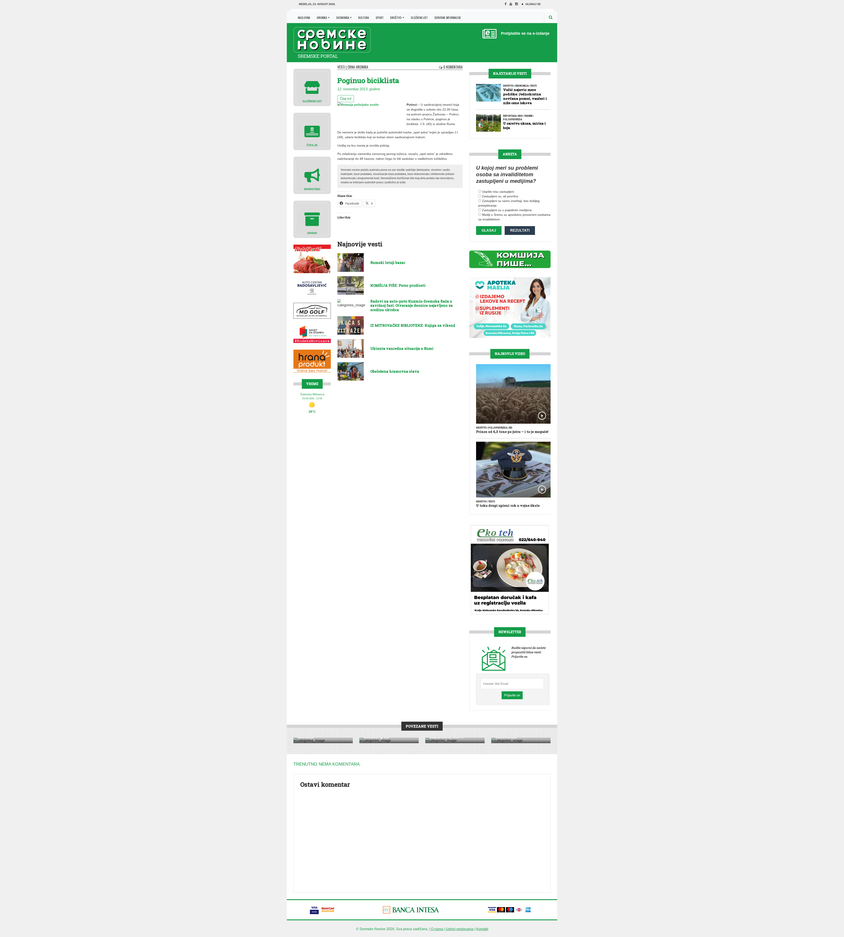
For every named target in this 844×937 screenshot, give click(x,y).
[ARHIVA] (312, 219)
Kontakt (482, 929)
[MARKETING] (312, 175)
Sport (380, 17)
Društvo (396, 17)
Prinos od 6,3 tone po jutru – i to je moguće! (512, 431)
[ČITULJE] (312, 131)
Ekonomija (342, 17)
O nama (437, 929)
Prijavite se (512, 695)
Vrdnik (528, 115)
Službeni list (419, 17)
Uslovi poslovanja (460, 929)
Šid (510, 427)
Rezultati (519, 230)
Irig (520, 115)
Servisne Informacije (447, 17)
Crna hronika (357, 67)
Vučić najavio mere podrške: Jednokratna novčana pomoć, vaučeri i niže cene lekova (525, 96)
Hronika (322, 17)
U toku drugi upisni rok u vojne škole (508, 505)
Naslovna (304, 17)
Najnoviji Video (510, 354)
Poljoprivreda (512, 119)
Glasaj (489, 230)
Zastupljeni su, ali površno (500, 196)
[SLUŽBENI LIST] (312, 87)
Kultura (363, 17)
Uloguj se (533, 4)
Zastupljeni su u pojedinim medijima (507, 210)
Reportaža (510, 115)
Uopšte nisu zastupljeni (498, 191)
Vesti (341, 67)
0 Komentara (452, 67)
